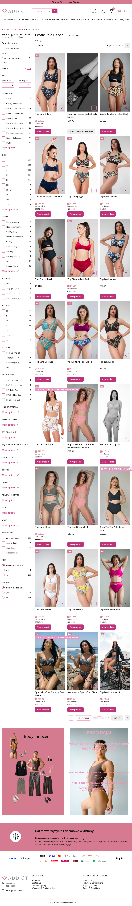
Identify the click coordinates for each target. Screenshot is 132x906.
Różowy (9, 251)
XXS (7, 204)
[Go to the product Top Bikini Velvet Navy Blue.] (50, 165)
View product (43, 131)
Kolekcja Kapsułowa (14, 123)
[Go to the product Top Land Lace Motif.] (115, 661)
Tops (16, 62)
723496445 (10, 883)
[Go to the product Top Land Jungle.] (82, 165)
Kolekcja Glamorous (14, 113)
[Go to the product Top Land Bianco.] (50, 578)
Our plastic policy (39, 885)
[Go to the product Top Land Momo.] (115, 248)
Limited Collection (13, 138)
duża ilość (10, 548)
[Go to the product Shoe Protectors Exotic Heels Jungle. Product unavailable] (82, 82)
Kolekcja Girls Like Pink (15, 108)
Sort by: (38, 40)
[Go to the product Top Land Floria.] (82, 578)
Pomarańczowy (12, 266)
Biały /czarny (11, 246)
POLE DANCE (18, 29)
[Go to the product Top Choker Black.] (50, 248)
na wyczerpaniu (12, 538)
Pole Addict (6, 29)
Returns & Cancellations (93, 883)
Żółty (8, 261)
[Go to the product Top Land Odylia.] (50, 82)
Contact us (36, 883)
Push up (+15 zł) (13, 293)
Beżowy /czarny (13, 222)
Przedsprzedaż (12, 553)
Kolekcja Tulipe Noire (15, 128)
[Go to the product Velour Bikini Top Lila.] (115, 413)
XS (7, 175)
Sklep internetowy (63, 902)
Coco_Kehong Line (14, 103)
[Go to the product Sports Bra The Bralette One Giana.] (50, 661)
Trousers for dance (16, 58)
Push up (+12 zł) (13, 353)
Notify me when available (81, 131)
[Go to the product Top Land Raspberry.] (115, 578)
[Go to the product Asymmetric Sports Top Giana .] (82, 661)
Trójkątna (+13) (12, 288)
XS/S (8, 194)
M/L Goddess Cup (13, 395)
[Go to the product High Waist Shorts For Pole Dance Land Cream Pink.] (82, 413)
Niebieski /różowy (13, 227)
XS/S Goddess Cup (14, 385)
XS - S (8, 190)
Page (109, 45)
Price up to (23, 80)
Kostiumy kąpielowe (14, 133)
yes (7, 570)
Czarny (9, 241)
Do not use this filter (14, 565)
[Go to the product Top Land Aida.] (115, 330)
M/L (8, 199)
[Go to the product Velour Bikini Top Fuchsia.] (82, 330)
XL (7, 180)
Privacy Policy (88, 880)
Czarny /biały (11, 232)
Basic (8, 98)
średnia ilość (11, 543)
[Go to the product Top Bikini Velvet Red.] (82, 248)
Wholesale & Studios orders (43, 888)
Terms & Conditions (91, 888)
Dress (16, 53)
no (7, 575)
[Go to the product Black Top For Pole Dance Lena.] (115, 495)
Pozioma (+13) (12, 298)
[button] (54, 11)
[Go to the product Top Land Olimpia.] (115, 165)
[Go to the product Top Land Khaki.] (50, 495)
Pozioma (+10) (12, 362)
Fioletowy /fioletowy (14, 236)
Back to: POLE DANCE (13, 48)
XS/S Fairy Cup (12, 380)
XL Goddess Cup (13, 400)
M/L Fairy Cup (12, 390)
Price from (6, 80)
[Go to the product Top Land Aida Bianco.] (50, 413)
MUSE (8, 143)
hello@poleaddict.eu (14, 890)
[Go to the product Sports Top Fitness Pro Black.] (115, 82)
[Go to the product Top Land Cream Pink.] (82, 495)
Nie (7, 283)
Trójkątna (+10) (12, 358)
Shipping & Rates (90, 885)
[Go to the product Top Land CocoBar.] (50, 330)
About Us (36, 880)
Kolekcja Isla (11, 118)
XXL (7, 185)
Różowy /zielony (13, 256)
